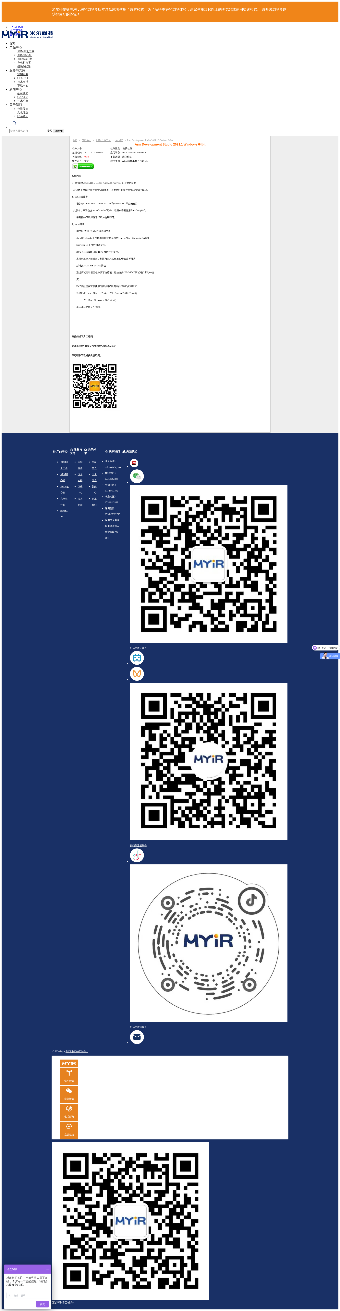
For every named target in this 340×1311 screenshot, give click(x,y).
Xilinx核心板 (25, 58)
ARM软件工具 (103, 140)
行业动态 (22, 97)
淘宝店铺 (15, 30)
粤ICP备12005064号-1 (77, 1051)
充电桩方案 (24, 62)
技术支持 (22, 81)
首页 (12, 43)
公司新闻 (22, 93)
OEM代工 (23, 78)
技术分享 (22, 100)
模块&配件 (23, 66)
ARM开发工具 (25, 51)
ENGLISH (16, 27)
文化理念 (22, 112)
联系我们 (22, 116)
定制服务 (22, 74)
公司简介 (22, 108)
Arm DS (119, 140)
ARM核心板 (24, 55)
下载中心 (22, 85)
